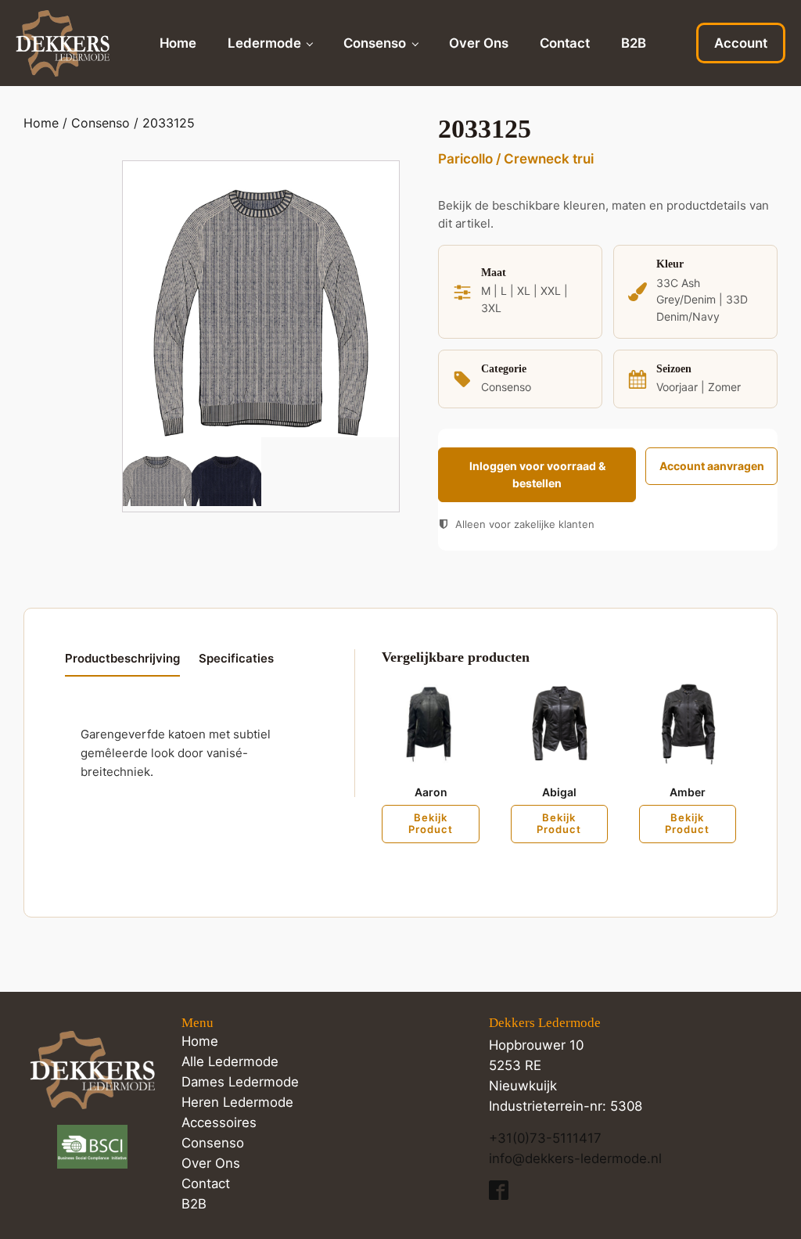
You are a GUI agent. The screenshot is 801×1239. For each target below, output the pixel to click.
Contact (565, 43)
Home (178, 43)
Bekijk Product (430, 823)
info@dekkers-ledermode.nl (575, 1158)
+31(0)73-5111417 (545, 1138)
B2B (633, 43)
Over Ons (478, 43)
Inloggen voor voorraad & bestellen (537, 474)
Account (740, 43)
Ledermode (264, 43)
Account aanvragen (711, 465)
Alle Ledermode (229, 1061)
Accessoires (219, 1122)
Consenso (374, 43)
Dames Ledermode (240, 1082)
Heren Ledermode (237, 1102)
